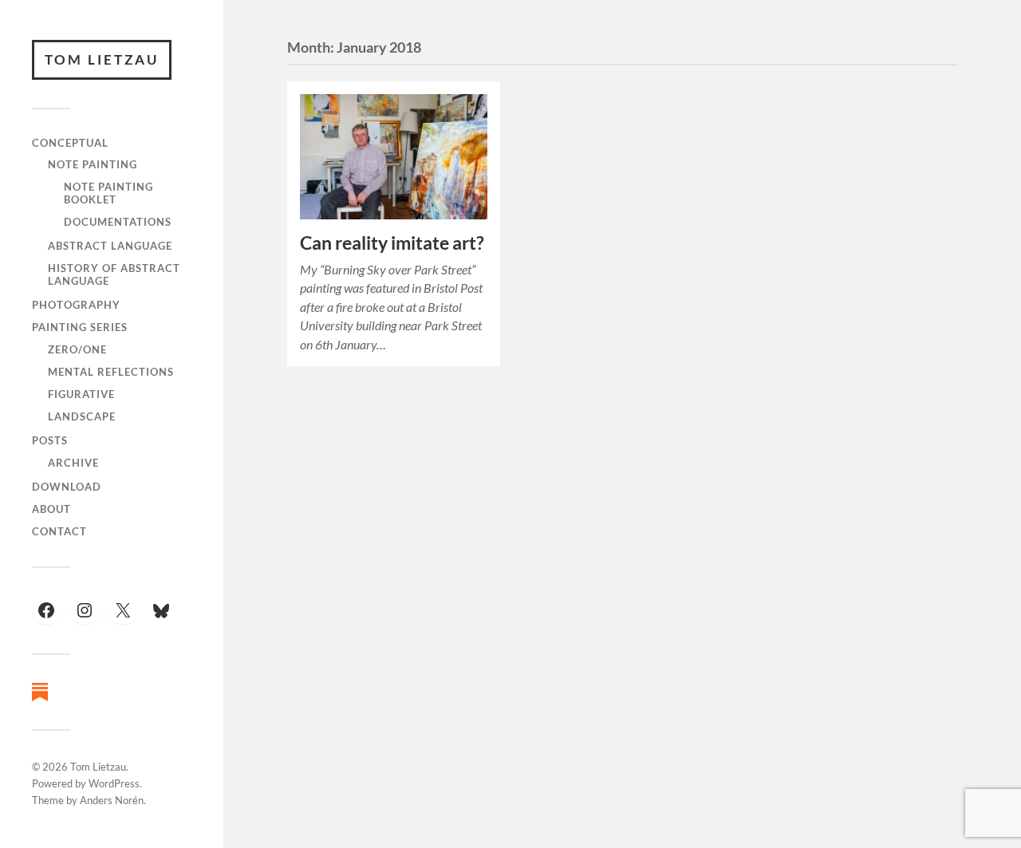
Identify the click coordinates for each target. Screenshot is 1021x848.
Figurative (81, 394)
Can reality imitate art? (392, 243)
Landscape (82, 416)
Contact (59, 531)
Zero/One (77, 349)
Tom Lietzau (102, 59)
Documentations (117, 221)
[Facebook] (46, 610)
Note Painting (92, 164)
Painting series (80, 327)
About (51, 509)
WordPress (114, 783)
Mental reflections (111, 371)
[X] (122, 610)
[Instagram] (84, 610)
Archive (73, 462)
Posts (50, 440)
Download (66, 486)
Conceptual (70, 142)
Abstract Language (110, 245)
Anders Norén (112, 800)
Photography (76, 304)
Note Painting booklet (108, 193)
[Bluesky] (161, 611)
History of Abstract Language (114, 274)
